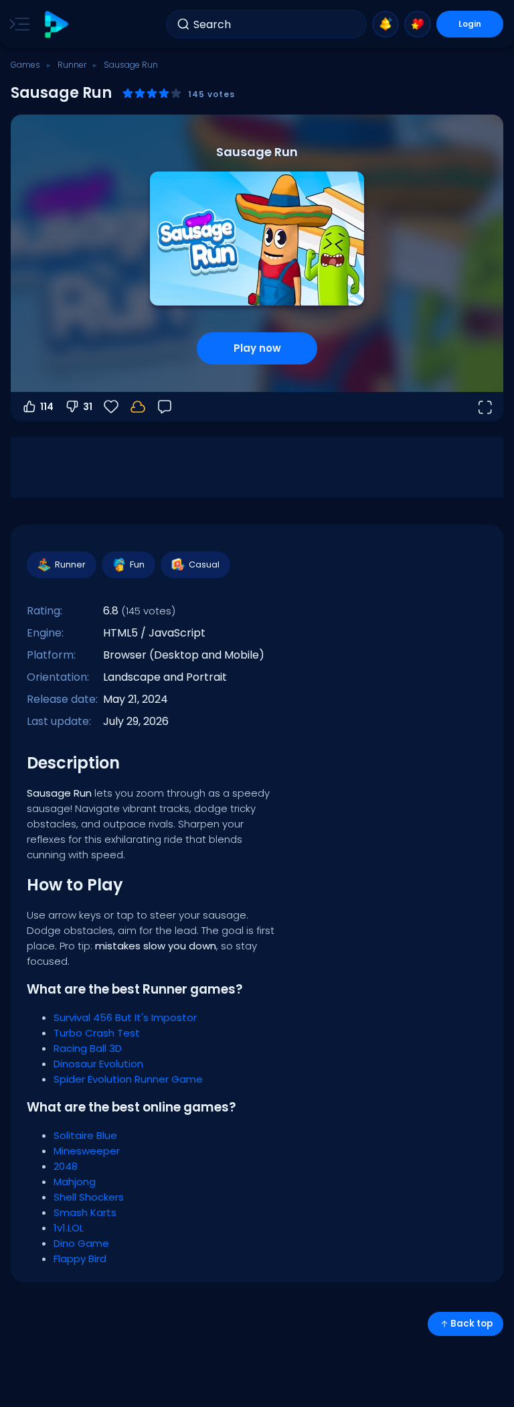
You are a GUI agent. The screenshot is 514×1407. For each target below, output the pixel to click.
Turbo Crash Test (97, 1033)
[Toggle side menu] (16, 24)
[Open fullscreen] (485, 407)
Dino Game (81, 1243)
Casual (204, 564)
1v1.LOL (69, 1228)
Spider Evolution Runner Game (128, 1079)
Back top (471, 1323)
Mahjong (75, 1182)
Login (469, 23)
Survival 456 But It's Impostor (125, 1017)
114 (47, 406)
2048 (66, 1166)
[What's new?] (385, 24)
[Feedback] (165, 407)
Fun (137, 564)
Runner (72, 64)
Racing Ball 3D (88, 1048)
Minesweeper (87, 1151)
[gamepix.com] (56, 24)
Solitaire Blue (85, 1135)
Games (25, 64)
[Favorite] (417, 24)
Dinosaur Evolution (98, 1064)
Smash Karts (85, 1212)
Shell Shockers (89, 1197)
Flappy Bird (80, 1259)
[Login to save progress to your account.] (138, 407)
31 (87, 406)
